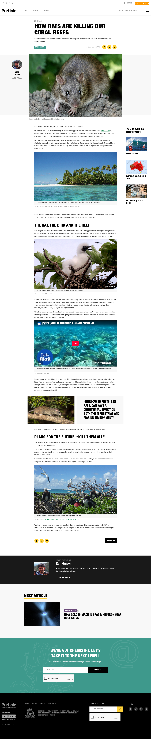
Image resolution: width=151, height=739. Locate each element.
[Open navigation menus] (147, 10)
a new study (105, 131)
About (27, 704)
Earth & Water (40, 47)
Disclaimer (52, 704)
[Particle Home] (9, 10)
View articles (64, 577)
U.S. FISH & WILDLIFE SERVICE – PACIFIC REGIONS (62, 519)
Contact (35, 704)
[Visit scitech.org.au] (142, 3)
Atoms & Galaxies (70, 610)
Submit (120, 709)
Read (25, 10)
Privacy (42, 704)
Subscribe (98, 670)
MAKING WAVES (132, 154)
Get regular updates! (129, 10)
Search (46, 10)
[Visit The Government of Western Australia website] (30, 713)
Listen (35, 10)
